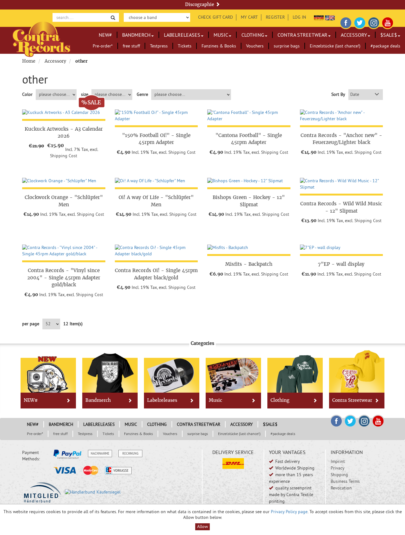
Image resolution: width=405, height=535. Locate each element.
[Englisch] (330, 17)
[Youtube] (387, 22)
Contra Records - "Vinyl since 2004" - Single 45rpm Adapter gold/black (63, 277)
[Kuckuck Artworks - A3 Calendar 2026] (63, 112)
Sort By (338, 94)
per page (30, 324)
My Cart (249, 17)
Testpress (159, 46)
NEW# (105, 35)
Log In (299, 17)
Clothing (252, 35)
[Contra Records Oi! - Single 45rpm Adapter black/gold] (156, 251)
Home (28, 61)
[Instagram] (373, 22)
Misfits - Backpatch (248, 264)
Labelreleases (182, 35)
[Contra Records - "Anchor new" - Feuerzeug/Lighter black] (341, 115)
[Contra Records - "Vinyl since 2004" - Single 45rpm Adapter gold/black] (63, 251)
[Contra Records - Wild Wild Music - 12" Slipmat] (341, 184)
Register (275, 17)
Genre (142, 94)
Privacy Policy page (289, 511)
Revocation (341, 488)
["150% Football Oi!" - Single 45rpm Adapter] (156, 115)
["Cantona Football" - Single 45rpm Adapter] (248, 115)
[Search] (113, 17)
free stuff (131, 46)
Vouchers (255, 46)
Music (221, 35)
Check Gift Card (215, 17)
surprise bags (287, 46)
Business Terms (345, 481)
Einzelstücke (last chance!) (335, 46)
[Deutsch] (319, 17)
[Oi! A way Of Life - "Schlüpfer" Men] (156, 181)
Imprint (338, 461)
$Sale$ (388, 35)
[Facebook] (346, 22)
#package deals (385, 46)
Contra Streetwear (302, 35)
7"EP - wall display (341, 264)
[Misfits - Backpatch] (248, 248)
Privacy (338, 468)
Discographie (200, 4)
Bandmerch (136, 35)
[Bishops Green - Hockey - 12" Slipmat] (248, 181)
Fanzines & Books (219, 46)
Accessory (354, 35)
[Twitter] (359, 22)
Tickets (184, 46)
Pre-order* (103, 46)
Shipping (339, 474)
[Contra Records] (41, 39)
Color (27, 94)
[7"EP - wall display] (341, 248)
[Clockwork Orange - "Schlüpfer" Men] (63, 181)
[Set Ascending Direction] (377, 95)
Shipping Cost (63, 156)
